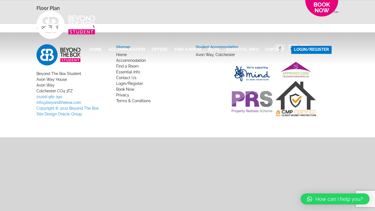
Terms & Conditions (133, 101)
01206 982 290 (49, 97)
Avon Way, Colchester (215, 54)
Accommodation (131, 60)
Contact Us (126, 78)
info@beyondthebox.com (59, 102)
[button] (335, 198)
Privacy (122, 95)
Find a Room (127, 66)
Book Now (125, 89)
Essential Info (128, 72)
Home (121, 54)
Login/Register (129, 83)
